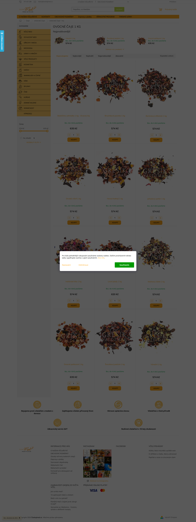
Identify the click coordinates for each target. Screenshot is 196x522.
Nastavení (66, 265)
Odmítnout (83, 265)
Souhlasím (124, 265)
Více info (100, 258)
